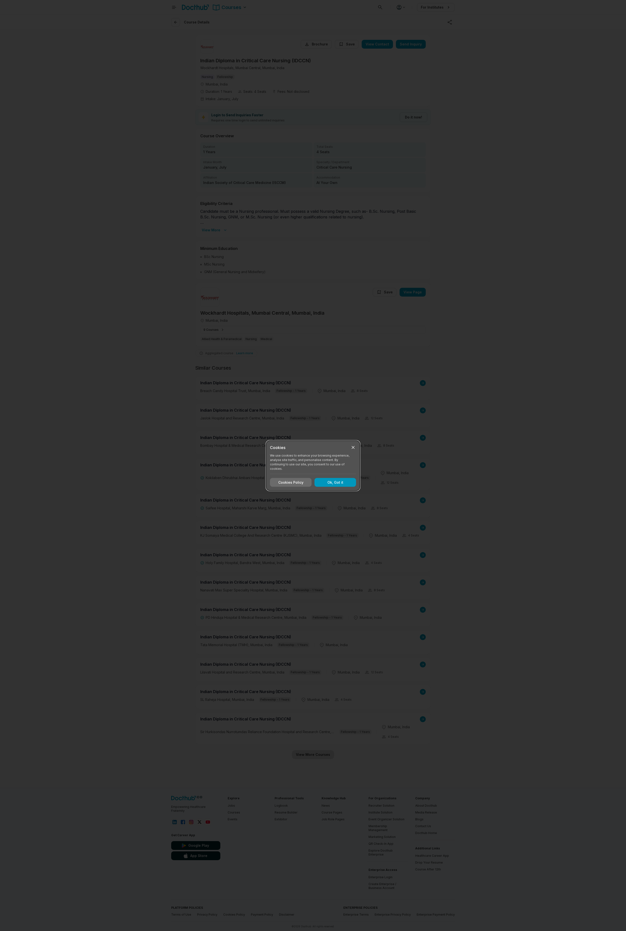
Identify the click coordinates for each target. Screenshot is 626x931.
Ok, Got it (335, 482)
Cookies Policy (290, 482)
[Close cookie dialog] (353, 447)
